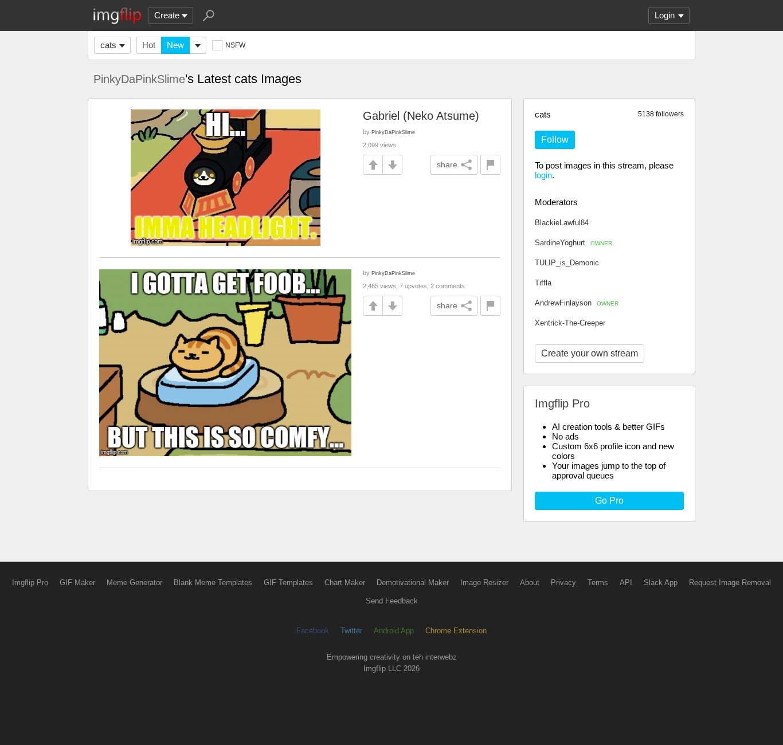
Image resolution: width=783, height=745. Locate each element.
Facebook (312, 630)
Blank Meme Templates (213, 582)
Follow (555, 139)
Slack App (661, 582)
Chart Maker (344, 582)
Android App (394, 630)
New (175, 45)
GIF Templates (288, 582)
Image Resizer (484, 582)
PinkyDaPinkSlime (139, 79)
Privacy (563, 582)
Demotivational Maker (413, 582)
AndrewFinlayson (576, 303)
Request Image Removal (730, 582)
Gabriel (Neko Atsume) (421, 115)
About (529, 582)
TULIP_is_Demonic (567, 262)
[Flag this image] (490, 165)
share (447, 164)
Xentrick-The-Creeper (570, 323)
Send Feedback (392, 601)
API (626, 582)
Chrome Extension (456, 630)
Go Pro (609, 500)
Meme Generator (134, 582)
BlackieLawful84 (562, 222)
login (543, 175)
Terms (598, 582)
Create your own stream (589, 353)
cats (108, 45)
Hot (148, 45)
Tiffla (543, 283)
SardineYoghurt (573, 242)
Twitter (351, 630)
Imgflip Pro (30, 582)
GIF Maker (77, 582)
